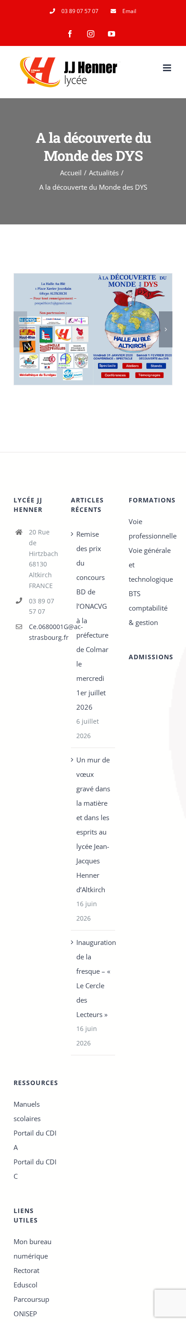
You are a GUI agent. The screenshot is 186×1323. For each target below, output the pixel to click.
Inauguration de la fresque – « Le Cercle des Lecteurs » (93, 978)
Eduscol (25, 1284)
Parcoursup (31, 1299)
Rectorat (26, 1270)
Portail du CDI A (35, 1140)
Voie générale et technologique (150, 565)
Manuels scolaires (27, 1111)
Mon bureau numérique (32, 1248)
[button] (20, 329)
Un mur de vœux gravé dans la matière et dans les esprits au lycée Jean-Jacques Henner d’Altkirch (93, 824)
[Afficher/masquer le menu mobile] (167, 68)
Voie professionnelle (150, 528)
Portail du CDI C (35, 1169)
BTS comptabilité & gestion (148, 608)
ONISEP (25, 1313)
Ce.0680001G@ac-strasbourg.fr (43, 632)
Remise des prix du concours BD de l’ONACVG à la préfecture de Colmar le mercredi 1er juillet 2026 (92, 620)
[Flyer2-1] (93, 329)
